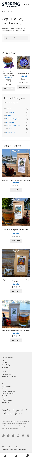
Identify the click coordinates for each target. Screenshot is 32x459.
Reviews (4, 389)
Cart (24, 454)
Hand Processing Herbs (9, 391)
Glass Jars (11, 112)
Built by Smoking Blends (18, 449)
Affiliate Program (7, 400)
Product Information (8, 393)
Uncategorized (10, 132)
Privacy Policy (6, 449)
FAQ (3, 360)
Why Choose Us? (6, 386)
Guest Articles (6, 398)
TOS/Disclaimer (6, 374)
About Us (4, 395)
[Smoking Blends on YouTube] (18, 435)
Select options (8, 89)
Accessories (9, 109)
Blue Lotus (12, 129)
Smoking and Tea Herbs (13, 125)
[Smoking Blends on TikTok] (28, 435)
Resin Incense (10, 122)
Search (16, 456)
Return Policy (6, 365)
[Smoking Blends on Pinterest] (3, 435)
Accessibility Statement (9, 376)
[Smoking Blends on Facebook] (13, 435)
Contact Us (5, 367)
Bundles (8, 115)
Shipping (4, 362)
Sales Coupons (6, 402)
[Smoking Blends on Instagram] (23, 435)
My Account (5, 456)
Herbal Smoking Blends (13, 119)
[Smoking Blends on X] (8, 435)
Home (5, 12)
